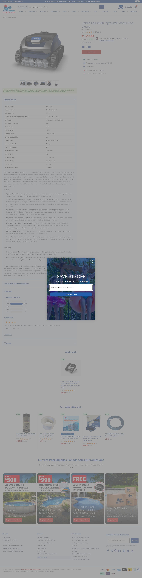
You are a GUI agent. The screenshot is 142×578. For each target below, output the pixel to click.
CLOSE (71, 300)
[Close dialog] (92, 260)
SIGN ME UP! (71, 294)
